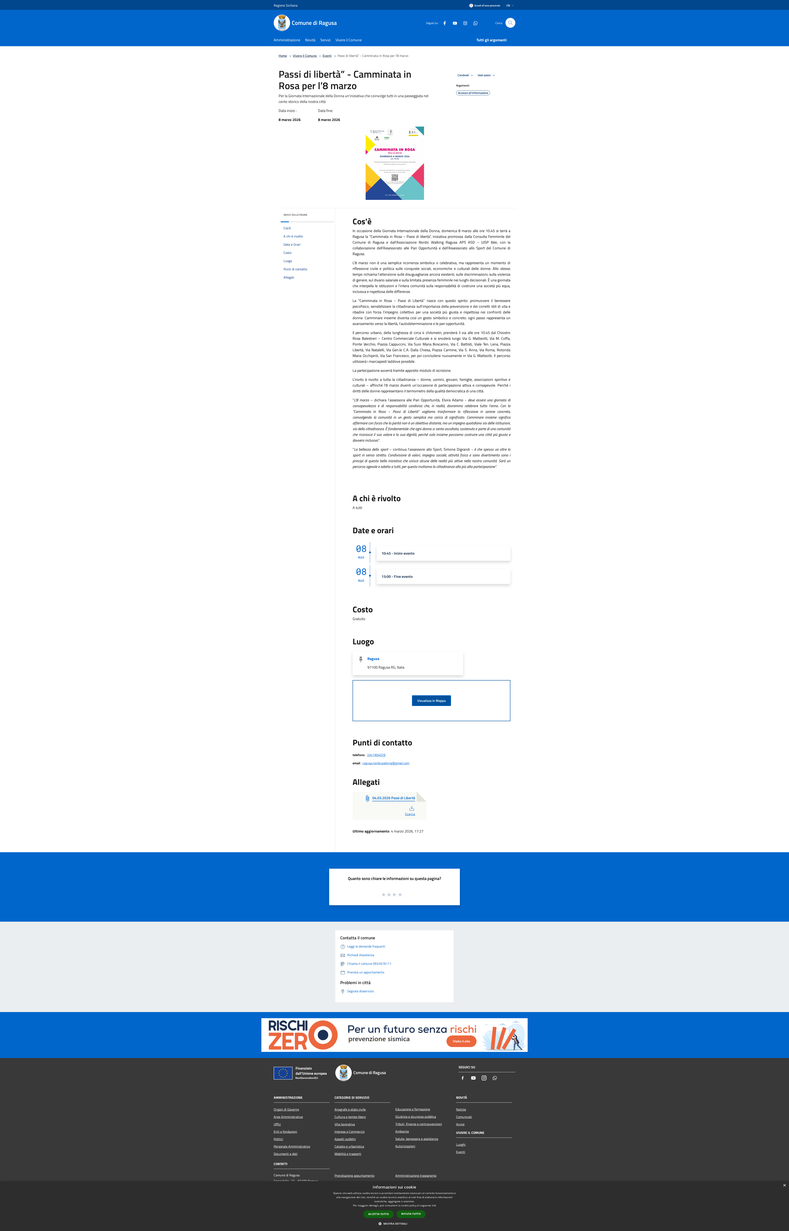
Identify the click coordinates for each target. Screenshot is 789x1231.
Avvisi (460, 1124)
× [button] (784, 1185)
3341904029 (376, 754)
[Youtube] (453, 22)
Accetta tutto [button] (378, 1214)
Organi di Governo (286, 1109)
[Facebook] (443, 22)
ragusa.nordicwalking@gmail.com (385, 763)
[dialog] (394, 1206)
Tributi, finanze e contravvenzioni (418, 1124)
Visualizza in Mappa (431, 700)
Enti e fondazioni (285, 1131)
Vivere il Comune (305, 55)
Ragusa (373, 658)
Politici (278, 1139)
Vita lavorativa (345, 1124)
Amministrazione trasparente (415, 1175)
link (434, 1205)
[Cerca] (510, 23)
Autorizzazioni (405, 1146)
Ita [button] (508, 5)
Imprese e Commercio (350, 1131)
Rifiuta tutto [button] (411, 1214)
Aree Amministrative (288, 1116)
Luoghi (461, 1144)
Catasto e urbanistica (349, 1146)
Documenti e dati (286, 1153)
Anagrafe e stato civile (350, 1109)
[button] (394, 1223)
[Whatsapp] (474, 22)
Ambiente (402, 1131)
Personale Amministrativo (292, 1146)
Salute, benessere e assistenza (416, 1138)
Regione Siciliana (286, 5)
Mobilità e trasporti (348, 1153)
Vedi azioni (484, 75)
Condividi (463, 75)
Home (283, 55)
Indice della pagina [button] (295, 215)
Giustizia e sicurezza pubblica (415, 1116)
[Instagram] (463, 22)
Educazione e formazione (412, 1109)
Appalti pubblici (345, 1139)
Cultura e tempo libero (350, 1116)
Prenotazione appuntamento (354, 1175)
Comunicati (464, 1116)
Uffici (277, 1124)
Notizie (461, 1109)
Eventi (327, 55)
